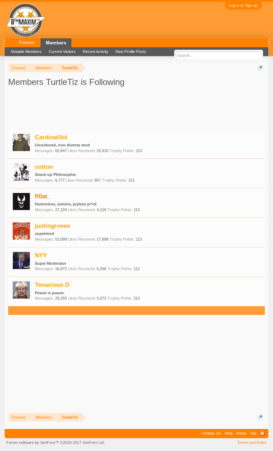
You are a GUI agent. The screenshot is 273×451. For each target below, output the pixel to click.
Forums (27, 42)
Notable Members (26, 51)
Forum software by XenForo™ (55, 442)
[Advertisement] (70, 108)
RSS (262, 433)
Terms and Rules (252, 442)
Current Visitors (62, 51)
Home (241, 433)
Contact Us (211, 433)
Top (253, 433)
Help (228, 433)
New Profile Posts (131, 51)
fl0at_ (42, 196)
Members (56, 42)
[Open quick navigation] (260, 67)
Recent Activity (95, 51)
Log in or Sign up (243, 5)
